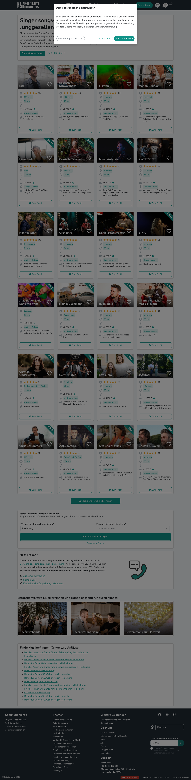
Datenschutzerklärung (106, 26)
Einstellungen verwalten (70, 38)
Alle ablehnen (104, 38)
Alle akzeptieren (124, 38)
